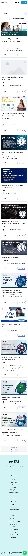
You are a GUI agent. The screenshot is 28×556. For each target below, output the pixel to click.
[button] (25, 553)
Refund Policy (13, 507)
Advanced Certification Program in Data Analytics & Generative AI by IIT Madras (13, 116)
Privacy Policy (13, 490)
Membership (14, 501)
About (13, 479)
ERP (14, 526)
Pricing (14, 487)
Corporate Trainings (14, 509)
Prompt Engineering (19, 368)
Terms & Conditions (14, 492)
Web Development (10, 370)
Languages (19, 367)
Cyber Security (14, 524)
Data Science (14, 48)
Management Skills (10, 297)
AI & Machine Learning (14, 521)
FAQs (13, 504)
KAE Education (11, 47)
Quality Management (14, 532)
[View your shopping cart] (19, 2)
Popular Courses (10, 50)
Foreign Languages (14, 529)
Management (20, 48)
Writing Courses (14, 534)
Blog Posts (14, 482)
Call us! (24, 2)
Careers (14, 484)
